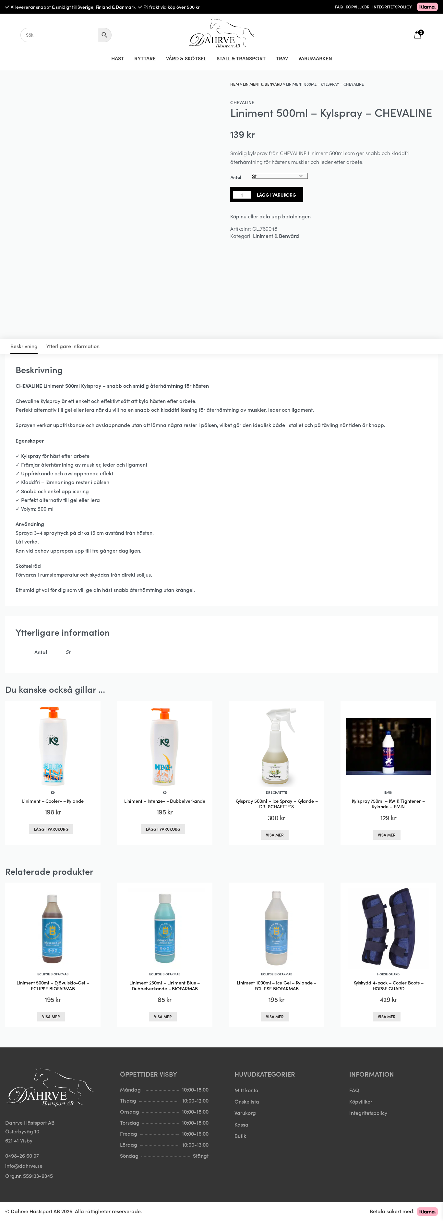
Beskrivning (24, 345)
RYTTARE (145, 58)
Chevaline (242, 102)
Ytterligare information (73, 345)
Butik (240, 1135)
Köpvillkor (360, 1101)
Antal (236, 177)
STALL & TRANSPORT (241, 58)
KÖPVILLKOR (357, 7)
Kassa (241, 1124)
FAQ (339, 7)
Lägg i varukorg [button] (51, 829)
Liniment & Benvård (262, 84)
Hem (234, 84)
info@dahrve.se (23, 1165)
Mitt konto (246, 1089)
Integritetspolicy (368, 1112)
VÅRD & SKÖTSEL (186, 58)
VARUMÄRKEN (315, 58)
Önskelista (246, 1101)
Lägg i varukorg (276, 194)
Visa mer (275, 834)
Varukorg (245, 1112)
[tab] (24, 346)
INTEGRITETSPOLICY (392, 7)
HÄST (117, 58)
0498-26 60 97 (22, 1155)
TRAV (282, 58)
